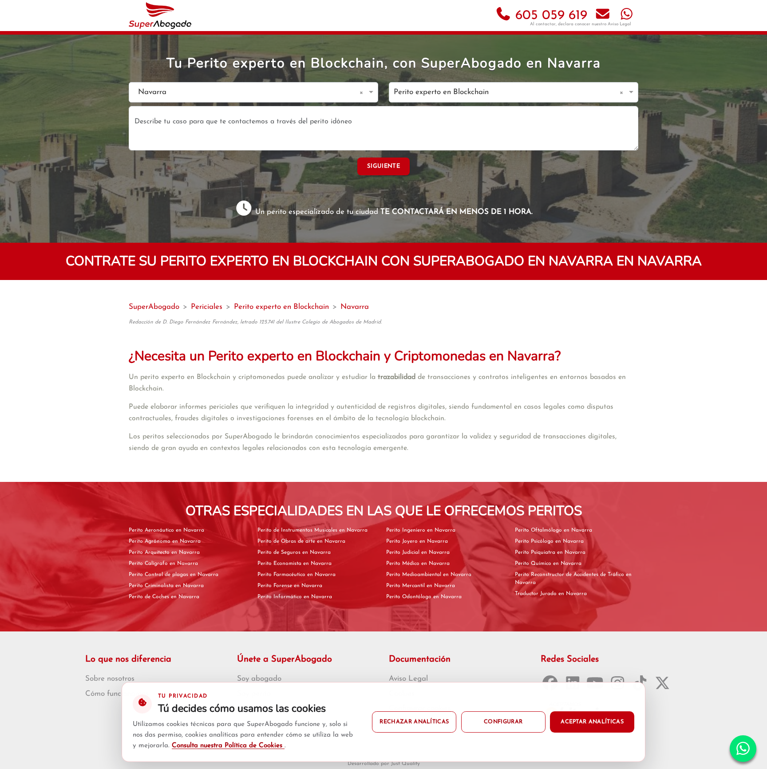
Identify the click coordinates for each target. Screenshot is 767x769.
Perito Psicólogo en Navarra (549, 541)
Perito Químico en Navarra (548, 563)
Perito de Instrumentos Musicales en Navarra (312, 530)
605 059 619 (549, 16)
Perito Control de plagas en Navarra (173, 574)
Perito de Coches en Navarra (164, 596)
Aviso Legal (619, 24)
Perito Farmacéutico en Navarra (296, 574)
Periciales (206, 307)
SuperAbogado (154, 307)
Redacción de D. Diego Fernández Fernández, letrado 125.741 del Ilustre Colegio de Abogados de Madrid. (255, 322)
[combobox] (245, 92)
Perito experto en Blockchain (281, 307)
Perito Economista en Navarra (294, 563)
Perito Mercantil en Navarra (420, 585)
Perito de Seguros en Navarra (294, 552)
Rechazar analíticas (414, 722)
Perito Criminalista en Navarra (166, 585)
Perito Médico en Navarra (418, 563)
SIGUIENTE (383, 166)
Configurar (503, 722)
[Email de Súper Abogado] (603, 15)
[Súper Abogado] (160, 15)
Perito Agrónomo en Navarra (165, 541)
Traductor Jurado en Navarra (551, 593)
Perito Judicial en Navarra (418, 552)
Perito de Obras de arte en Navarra (301, 541)
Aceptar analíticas (592, 722)
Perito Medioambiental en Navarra (428, 574)
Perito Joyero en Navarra (417, 541)
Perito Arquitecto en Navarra (164, 552)
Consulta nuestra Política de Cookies (228, 745)
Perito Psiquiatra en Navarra (550, 552)
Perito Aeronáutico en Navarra (166, 530)
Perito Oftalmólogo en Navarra (553, 530)
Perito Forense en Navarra (289, 585)
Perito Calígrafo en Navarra (163, 563)
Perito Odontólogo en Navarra (424, 596)
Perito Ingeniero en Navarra (420, 530)
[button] (363, 92)
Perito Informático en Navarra (294, 596)
